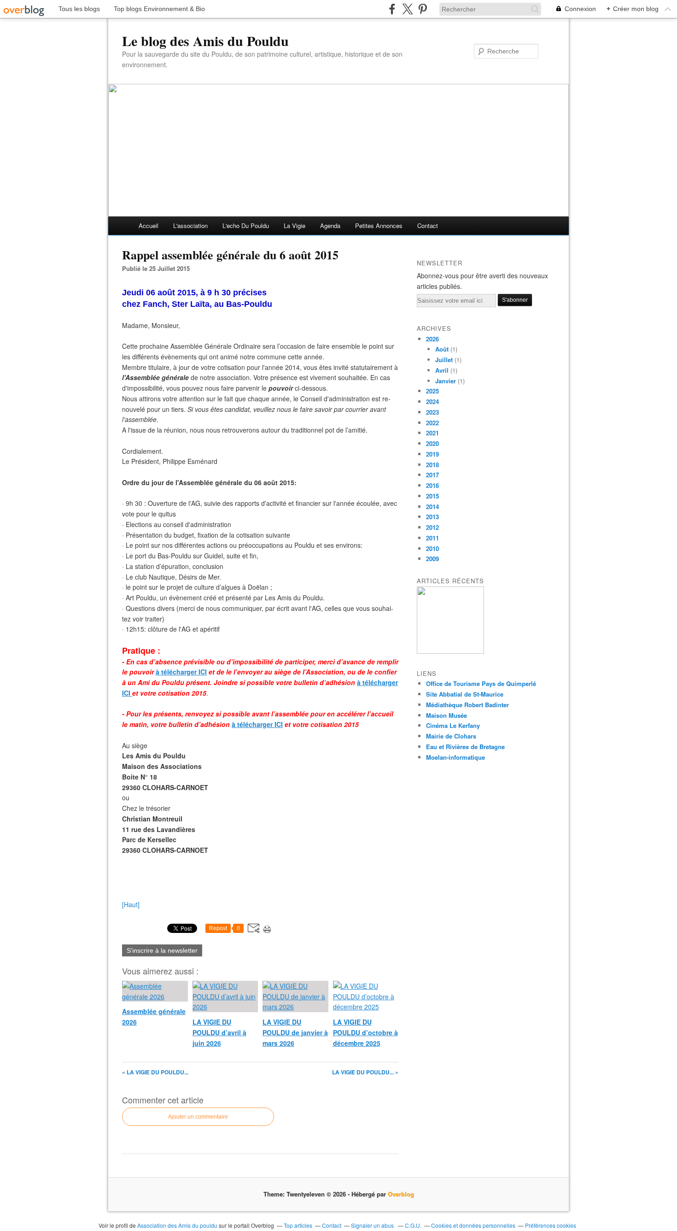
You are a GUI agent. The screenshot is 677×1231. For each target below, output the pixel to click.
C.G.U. (413, 1225)
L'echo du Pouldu (245, 225)
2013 (432, 516)
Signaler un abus (373, 1225)
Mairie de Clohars (451, 736)
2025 (432, 391)
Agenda (330, 225)
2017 (432, 474)
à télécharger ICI (257, 724)
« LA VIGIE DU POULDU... (155, 1072)
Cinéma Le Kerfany (453, 725)
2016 (432, 485)
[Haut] (131, 904)
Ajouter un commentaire (198, 1117)
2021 (432, 432)
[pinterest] (422, 9)
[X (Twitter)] (407, 9)
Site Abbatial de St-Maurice (464, 694)
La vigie (294, 225)
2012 (432, 527)
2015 (432, 496)
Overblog (401, 1194)
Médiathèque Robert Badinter (467, 704)
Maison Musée (446, 715)
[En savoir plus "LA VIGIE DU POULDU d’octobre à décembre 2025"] (450, 651)
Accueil (148, 225)
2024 (432, 401)
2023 (432, 412)
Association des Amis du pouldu (177, 1225)
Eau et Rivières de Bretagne (465, 746)
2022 (432, 422)
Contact (427, 225)
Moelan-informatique (455, 757)
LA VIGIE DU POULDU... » (365, 1072)
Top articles (298, 1225)
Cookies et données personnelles (473, 1225)
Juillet (444, 359)
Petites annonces (379, 225)
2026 (432, 338)
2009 (432, 558)
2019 (432, 454)
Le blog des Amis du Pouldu (205, 40)
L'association (190, 225)
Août (442, 349)
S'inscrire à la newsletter (162, 950)
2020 (432, 443)
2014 (432, 506)
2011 (432, 537)
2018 (432, 464)
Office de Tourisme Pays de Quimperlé (481, 683)
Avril (442, 370)
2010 (432, 548)
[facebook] (392, 9)
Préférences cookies (550, 1225)
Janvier (445, 380)
